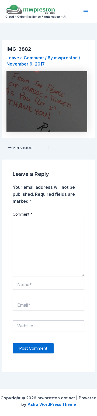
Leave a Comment (25, 57)
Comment (22, 214)
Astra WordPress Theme (51, 404)
